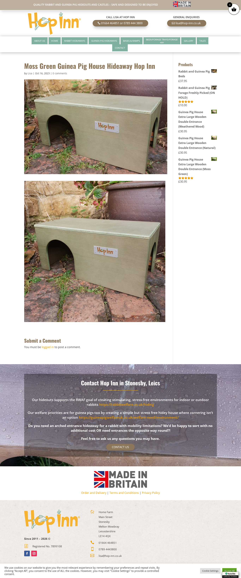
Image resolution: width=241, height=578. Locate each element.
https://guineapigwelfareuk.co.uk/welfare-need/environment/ (129, 417)
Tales (202, 40)
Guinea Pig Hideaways (104, 40)
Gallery (188, 40)
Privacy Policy (151, 493)
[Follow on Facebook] (27, 553)
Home (54, 40)
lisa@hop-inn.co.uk (188, 23)
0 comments (60, 73)
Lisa (30, 73)
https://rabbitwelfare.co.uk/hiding (126, 404)
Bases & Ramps (131, 40)
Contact (120, 47)
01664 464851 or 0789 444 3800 (122, 23)
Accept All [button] (229, 570)
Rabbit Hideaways (74, 40)
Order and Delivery (93, 493)
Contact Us (120, 447)
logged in (48, 347)
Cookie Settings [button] (210, 570)
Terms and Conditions (124, 493)
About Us (39, 40)
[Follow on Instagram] (34, 553)
